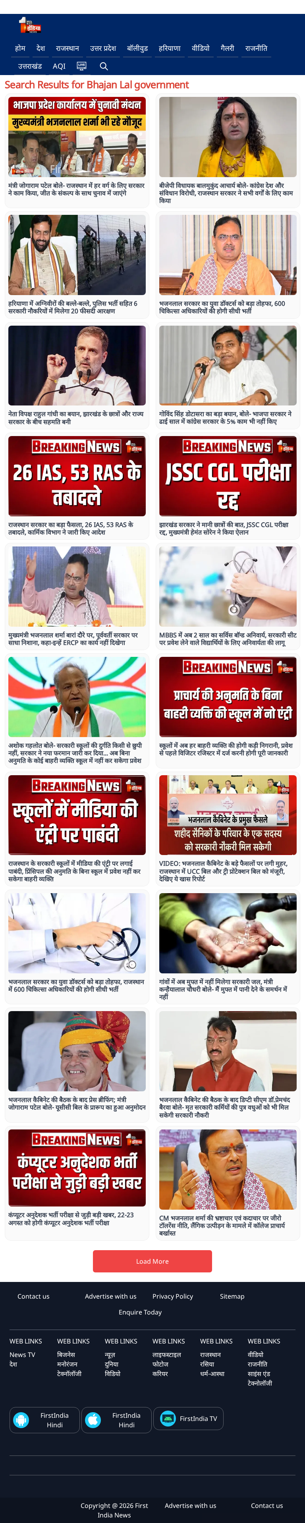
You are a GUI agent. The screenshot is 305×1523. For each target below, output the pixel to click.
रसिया (207, 1364)
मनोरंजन (67, 1364)
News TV (22, 1354)
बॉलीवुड (137, 48)
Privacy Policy (172, 1296)
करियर (160, 1373)
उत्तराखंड (30, 66)
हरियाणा (170, 48)
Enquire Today (140, 1312)
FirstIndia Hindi (55, 1420)
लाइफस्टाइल (166, 1354)
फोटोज (160, 1364)
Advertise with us (111, 1296)
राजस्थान (67, 48)
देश (41, 48)
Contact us (33, 1296)
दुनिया (111, 1364)
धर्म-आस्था (212, 1373)
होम (20, 48)
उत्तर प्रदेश (103, 48)
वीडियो (201, 48)
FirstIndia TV (198, 1418)
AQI (59, 66)
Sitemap (232, 1296)
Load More (152, 1261)
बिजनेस (66, 1354)
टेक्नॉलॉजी (69, 1373)
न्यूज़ (110, 1354)
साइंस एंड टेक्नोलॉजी (260, 1378)
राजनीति (256, 48)
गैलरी (227, 48)
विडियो (112, 1373)
